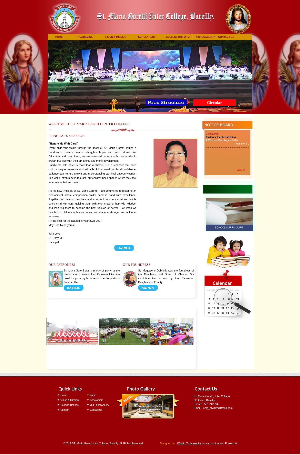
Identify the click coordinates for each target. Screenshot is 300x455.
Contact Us (226, 37)
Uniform (64, 409)
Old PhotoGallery (99, 405)
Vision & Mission (115, 37)
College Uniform (178, 37)
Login (93, 395)
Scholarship (147, 37)
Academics (85, 37)
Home (59, 37)
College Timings (69, 405)
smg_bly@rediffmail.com (218, 407)
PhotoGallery (205, 37)
